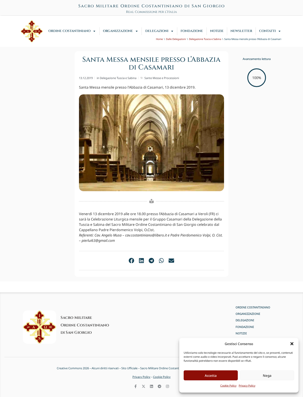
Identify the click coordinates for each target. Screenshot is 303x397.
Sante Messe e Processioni (161, 78)
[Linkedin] (151, 386)
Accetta (211, 375)
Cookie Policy (228, 385)
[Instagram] (167, 386)
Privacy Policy (247, 385)
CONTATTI (267, 31)
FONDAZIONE (192, 31)
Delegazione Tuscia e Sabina (118, 78)
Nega (267, 375)
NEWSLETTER (241, 31)
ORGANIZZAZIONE (118, 31)
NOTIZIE (217, 31)
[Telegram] (159, 386)
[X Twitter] (143, 386)
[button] (292, 343)
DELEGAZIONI (156, 31)
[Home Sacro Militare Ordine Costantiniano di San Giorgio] (32, 31)
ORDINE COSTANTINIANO (69, 31)
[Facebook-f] (135, 386)
